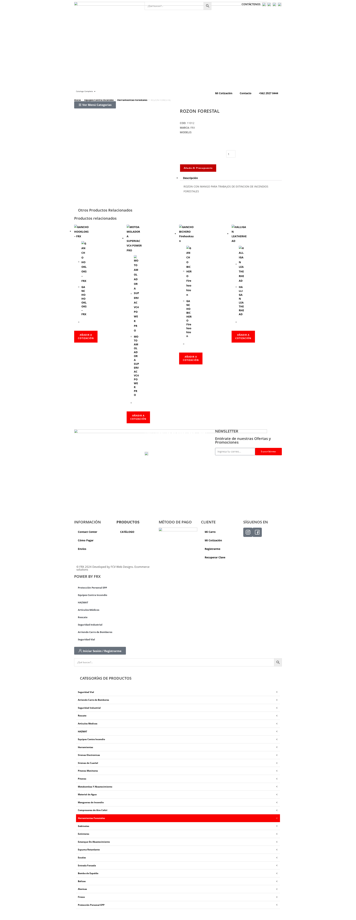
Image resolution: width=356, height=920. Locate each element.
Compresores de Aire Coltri (92, 810)
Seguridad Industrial (90, 624)
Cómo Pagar (85, 540)
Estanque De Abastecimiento (94, 841)
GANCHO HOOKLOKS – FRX (84, 300)
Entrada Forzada (87, 865)
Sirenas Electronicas (89, 755)
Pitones (82, 778)
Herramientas (85, 747)
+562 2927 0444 (268, 93)
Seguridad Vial (86, 639)
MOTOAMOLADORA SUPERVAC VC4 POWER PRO (136, 366)
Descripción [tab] (190, 178)
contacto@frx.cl (156, 449)
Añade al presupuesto (198, 168)
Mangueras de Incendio (91, 802)
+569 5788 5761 (161, 453)
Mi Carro (210, 532)
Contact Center (87, 532)
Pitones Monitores (88, 770)
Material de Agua (87, 794)
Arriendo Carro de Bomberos (95, 632)
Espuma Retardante (89, 849)
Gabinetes (83, 826)
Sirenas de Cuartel (88, 763)
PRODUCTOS (127, 522)
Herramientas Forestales (132, 100)
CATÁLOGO (127, 532)
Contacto (245, 93)
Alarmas (82, 889)
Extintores (83, 833)
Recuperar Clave (215, 557)
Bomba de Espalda (88, 873)
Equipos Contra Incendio (99, 100)
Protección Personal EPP (92, 587)
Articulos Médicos (88, 609)
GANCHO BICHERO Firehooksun (189, 318)
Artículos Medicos (87, 723)
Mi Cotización (223, 93)
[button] (95, 104)
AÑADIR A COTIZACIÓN (86, 336)
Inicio (77, 100)
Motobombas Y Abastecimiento (95, 786)
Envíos (82, 549)
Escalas (82, 857)
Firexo (81, 897)
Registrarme (212, 549)
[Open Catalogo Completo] (95, 91)
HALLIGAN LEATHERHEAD (241, 300)
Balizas (82, 881)
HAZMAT (83, 602)
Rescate (83, 617)
